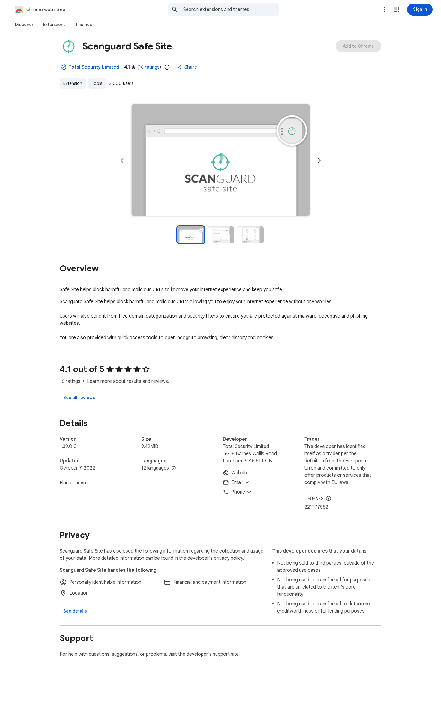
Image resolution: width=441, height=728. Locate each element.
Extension (72, 83)
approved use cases (299, 570)
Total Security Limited (94, 67)
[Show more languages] (173, 468)
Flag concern (74, 483)
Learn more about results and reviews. (128, 381)
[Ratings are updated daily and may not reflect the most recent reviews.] (167, 67)
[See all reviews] (79, 397)
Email (237, 482)
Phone (238, 492)
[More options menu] (384, 10)
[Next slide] (319, 160)
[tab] (24, 24)
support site (226, 654)
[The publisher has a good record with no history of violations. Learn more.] (64, 67)
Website (240, 473)
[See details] (75, 611)
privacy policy (228, 558)
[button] (397, 10)
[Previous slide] (122, 160)
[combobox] (231, 9)
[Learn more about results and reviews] (328, 498)
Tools (97, 83)
